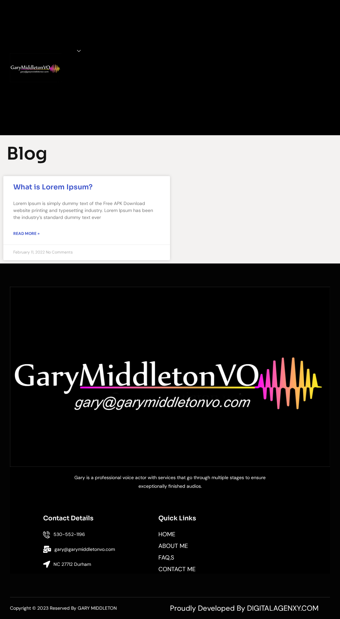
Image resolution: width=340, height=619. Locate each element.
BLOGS (67, 95)
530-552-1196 (69, 534)
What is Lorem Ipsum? (53, 187)
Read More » (26, 233)
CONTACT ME (67, 115)
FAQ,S (67, 65)
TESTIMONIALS (67, 80)
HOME (67, 12)
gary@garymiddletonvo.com (84, 549)
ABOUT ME (67, 31)
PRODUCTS (59, 50)
